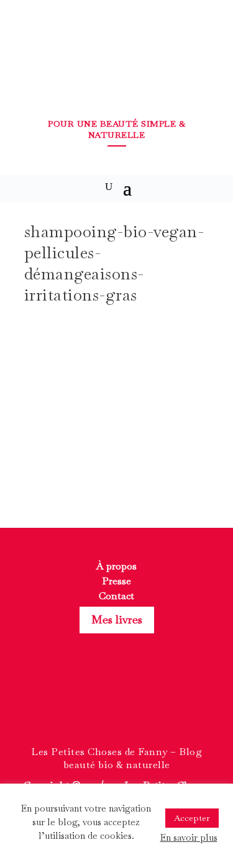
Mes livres (116, 619)
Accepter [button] (192, 817)
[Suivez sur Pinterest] (139, 703)
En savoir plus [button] (188, 837)
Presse (116, 580)
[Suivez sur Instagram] (117, 703)
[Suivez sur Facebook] (94, 703)
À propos (116, 566)
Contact (116, 595)
